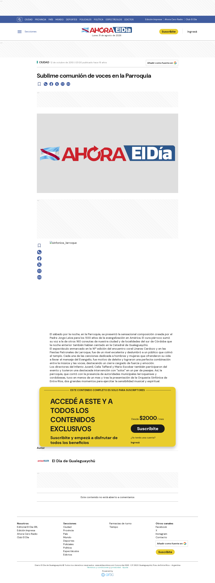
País (51, 19)
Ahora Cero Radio (174, 19)
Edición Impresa (153, 19)
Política (98, 19)
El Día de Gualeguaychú (73, 460)
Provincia (40, 19)
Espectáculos (114, 19)
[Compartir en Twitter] (57, 84)
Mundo (60, 19)
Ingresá (192, 31)
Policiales (85, 19)
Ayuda (125, 567)
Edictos (129, 19)
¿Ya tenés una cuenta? (143, 440)
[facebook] (51, 84)
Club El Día (191, 19)
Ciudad (29, 19)
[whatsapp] (46, 84)
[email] (63, 84)
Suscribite (169, 31)
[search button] (19, 19)
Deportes (71, 19)
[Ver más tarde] (39, 83)
